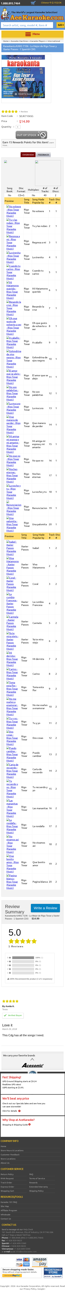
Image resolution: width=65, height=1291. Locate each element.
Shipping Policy (36, 1190)
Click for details (9, 1110)
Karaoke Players (38, 41)
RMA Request (7, 1178)
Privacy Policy (30, 1288)
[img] (9, 111)
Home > (7, 41)
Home (3, 1146)
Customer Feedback (10, 1154)
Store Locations (8, 1158)
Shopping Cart (33, 2)
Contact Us (6, 1218)
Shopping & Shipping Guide (15, 1124)
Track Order (6, 1182)
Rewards (33, 1182)
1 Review (23, 111)
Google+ (41, 1288)
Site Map (5, 1206)
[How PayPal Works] (21, 1277)
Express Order (7, 1186)
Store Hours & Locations (12, 1150)
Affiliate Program (9, 1210)
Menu (36, 33)
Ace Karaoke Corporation (28, 1286)
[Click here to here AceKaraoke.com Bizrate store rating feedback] (53, 1277)
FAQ (31, 1174)
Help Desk (28, 1229)
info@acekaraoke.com (26, 1251)
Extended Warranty (38, 1186)
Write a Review (45, 908)
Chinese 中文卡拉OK (51, 2)
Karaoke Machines (20, 41)
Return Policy (7, 1174)
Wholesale (5, 1214)
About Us (5, 1162)
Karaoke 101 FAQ (9, 1202)
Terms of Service (37, 1178)
